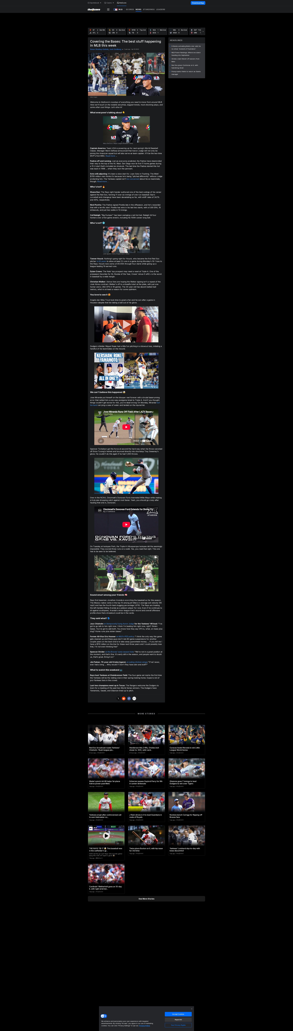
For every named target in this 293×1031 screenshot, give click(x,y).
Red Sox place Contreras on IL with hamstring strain (185, 66)
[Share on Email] (134, 698)
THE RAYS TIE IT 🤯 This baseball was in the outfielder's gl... (105, 849)
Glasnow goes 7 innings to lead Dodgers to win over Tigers (183, 782)
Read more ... (103, 181)
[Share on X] (118, 698)
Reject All (178, 1019)
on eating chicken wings (136, 662)
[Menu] (108, 9)
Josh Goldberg (115, 49)
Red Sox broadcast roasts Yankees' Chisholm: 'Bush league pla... (104, 749)
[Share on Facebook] (129, 698)
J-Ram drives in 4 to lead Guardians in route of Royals (145, 816)
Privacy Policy (144, 1026)
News (138, 9)
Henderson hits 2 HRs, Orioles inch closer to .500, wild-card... (144, 749)
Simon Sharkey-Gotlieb (99, 49)
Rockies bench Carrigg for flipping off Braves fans (186, 816)
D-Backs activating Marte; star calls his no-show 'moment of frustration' (186, 47)
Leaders (160, 9)
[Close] (191, 1009)
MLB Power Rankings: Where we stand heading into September (186, 54)
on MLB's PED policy (125, 636)
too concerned (132, 179)
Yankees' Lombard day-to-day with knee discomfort (185, 849)
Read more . (111, 156)
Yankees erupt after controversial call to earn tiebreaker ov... (105, 816)
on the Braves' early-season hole (119, 652)
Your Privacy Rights (178, 1025)
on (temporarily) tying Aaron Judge (119, 624)
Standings (149, 9)
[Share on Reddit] (124, 698)
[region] (146, 1018)
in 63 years (101, 261)
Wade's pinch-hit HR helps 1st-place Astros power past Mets (104, 782)
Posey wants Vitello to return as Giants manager (186, 73)
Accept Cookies (178, 1014)
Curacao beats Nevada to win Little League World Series (185, 749)
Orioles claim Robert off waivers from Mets (185, 60)
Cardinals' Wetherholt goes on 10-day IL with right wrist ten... (105, 887)
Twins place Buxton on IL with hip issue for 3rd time (146, 849)
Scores (130, 9)
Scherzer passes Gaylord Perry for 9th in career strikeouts (145, 782)
